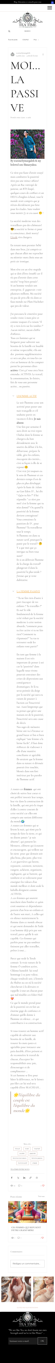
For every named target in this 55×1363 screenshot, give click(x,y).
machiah (37, 1149)
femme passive (37, 1158)
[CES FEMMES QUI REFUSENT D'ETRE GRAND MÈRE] (27, 1212)
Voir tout (41, 1196)
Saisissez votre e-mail (15, 1335)
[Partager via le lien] (30, 1177)
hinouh (17, 1149)
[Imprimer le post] (37, 1177)
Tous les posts (12, 40)
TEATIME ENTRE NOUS (19, 1169)
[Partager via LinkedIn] (24, 1177)
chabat (34, 1163)
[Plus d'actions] (43, 54)
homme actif (22, 1163)
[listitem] (16, 1289)
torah (27, 1149)
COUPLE (26, 40)
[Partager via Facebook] (11, 1177)
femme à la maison (19, 1158)
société (21, 1153)
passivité (33, 1153)
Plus (35, 40)
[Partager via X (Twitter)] (18, 1177)
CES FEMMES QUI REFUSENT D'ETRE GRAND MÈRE (26, 1229)
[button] (52, 2)
